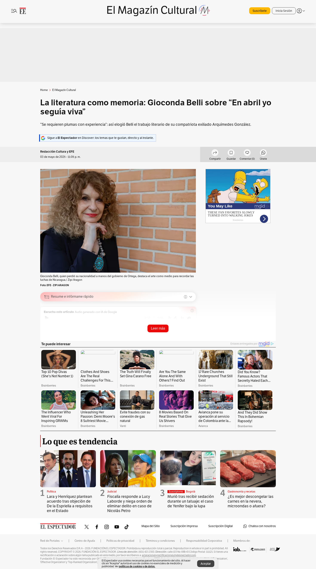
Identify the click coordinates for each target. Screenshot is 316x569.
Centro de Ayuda (85, 540)
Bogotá (190, 491)
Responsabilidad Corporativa (204, 540)
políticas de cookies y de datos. (137, 566)
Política (51, 491)
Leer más (158, 328)
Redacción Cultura (53, 151)
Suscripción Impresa (184, 526)
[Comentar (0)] (247, 153)
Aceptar (206, 564)
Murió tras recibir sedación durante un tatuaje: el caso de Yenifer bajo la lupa (190, 501)
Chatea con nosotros (262, 526)
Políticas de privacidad (120, 540)
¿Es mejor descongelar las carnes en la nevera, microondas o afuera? (250, 501)
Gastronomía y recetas (241, 491)
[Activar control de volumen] (189, 318)
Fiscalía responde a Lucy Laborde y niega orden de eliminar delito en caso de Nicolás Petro (129, 503)
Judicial (112, 491)
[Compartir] (215, 153)
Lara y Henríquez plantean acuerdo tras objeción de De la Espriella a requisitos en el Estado (69, 503)
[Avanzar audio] (175, 318)
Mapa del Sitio (150, 526)
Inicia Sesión (284, 11)
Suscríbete (260, 11)
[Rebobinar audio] (169, 318)
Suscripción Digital (220, 526)
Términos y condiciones (160, 540)
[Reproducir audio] (47, 318)
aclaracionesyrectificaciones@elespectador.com (169, 555)
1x (182, 317)
